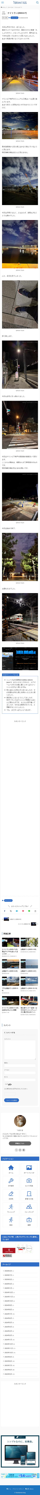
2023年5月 (10, 1374)
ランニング (14, 18)
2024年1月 (10, 1340)
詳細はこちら (19, 1143)
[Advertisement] (20, 807)
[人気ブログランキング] (7, 1256)
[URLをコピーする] (35, 911)
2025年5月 (9, 1279)
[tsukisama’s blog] (20, 2)
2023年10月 (10, 1352)
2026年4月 (9, 1271)
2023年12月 (10, 1344)
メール (6, 1070)
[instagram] (20, 1150)
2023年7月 (10, 1365)
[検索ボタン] (37, 2)
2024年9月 (9, 1305)
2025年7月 (9, 1275)
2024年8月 (9, 1309)
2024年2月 (9, 1335)
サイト (6, 1077)
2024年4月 (9, 1327)
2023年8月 (10, 1361)
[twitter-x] (16, 1150)
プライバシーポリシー (18, 1489)
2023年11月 (10, 1348)
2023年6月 (10, 1370)
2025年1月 (9, 1288)
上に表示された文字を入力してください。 (16, 1088)
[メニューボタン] (2, 2)
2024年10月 (10, 1301)
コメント (7, 1039)
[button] (4, 911)
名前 (6, 1063)
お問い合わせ (29, 1489)
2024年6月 (9, 1318)
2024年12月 (10, 1292)
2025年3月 (9, 1284)
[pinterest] (23, 1150)
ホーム (9, 1489)
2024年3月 (9, 1331)
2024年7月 (10, 1314)
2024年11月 (10, 1297)
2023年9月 (9, 1357)
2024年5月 (9, 1322)
